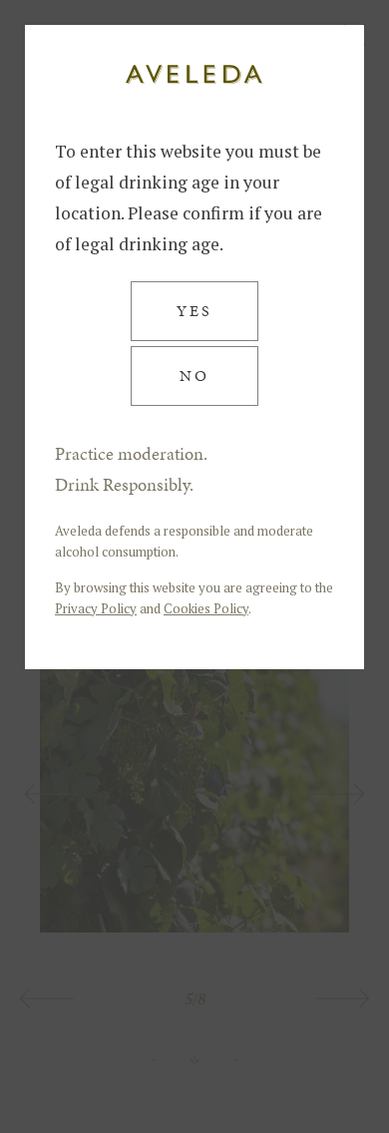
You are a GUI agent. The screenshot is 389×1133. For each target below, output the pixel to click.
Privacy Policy (96, 608)
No (194, 375)
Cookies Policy (206, 608)
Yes (194, 310)
